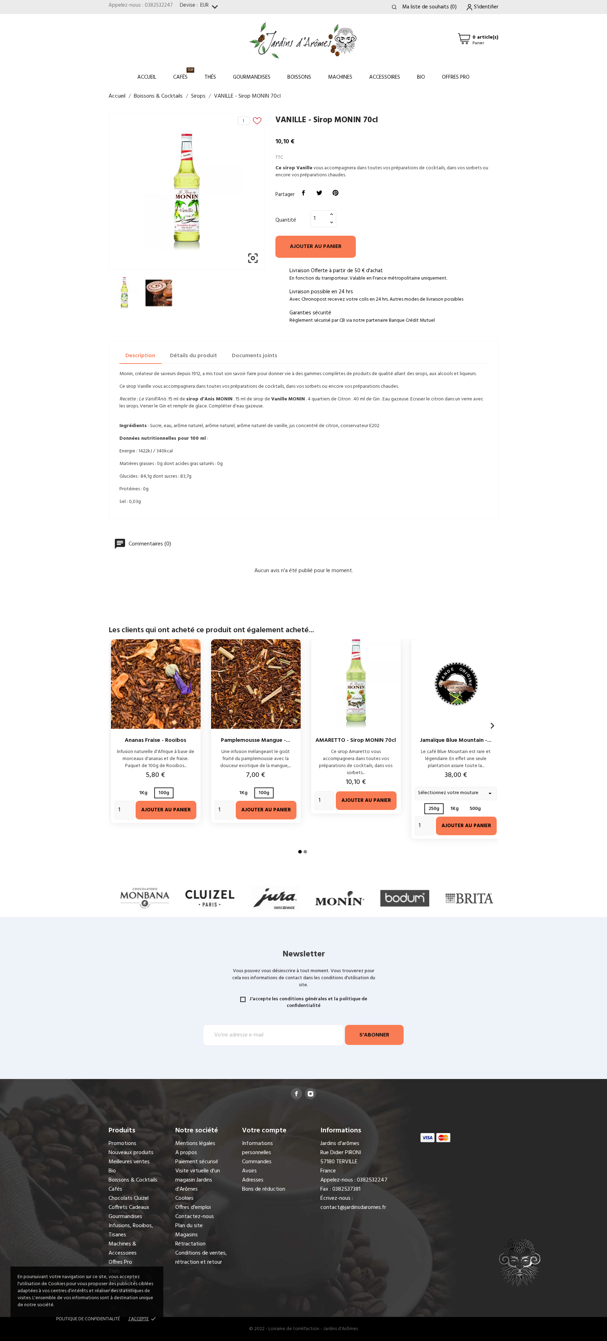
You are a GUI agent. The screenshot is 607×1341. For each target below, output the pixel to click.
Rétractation (190, 1244)
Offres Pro (456, 77)
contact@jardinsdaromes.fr (353, 1207)
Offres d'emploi (193, 1207)
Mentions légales (195, 1143)
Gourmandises (251, 77)
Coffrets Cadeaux (129, 1207)
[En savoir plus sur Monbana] (108, 898)
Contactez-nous (194, 1216)
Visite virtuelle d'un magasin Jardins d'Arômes (197, 1180)
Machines (340, 77)
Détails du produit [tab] (193, 355)
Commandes (257, 1161)
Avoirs (249, 1171)
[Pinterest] (335, 193)
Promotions (122, 1143)
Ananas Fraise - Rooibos (155, 740)
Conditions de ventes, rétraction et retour (201, 1258)
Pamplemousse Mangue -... (255, 740)
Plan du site (189, 1225)
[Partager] (303, 193)
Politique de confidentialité (88, 1319)
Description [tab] (140, 355)
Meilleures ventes (129, 1161)
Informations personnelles (257, 1148)
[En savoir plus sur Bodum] (368, 898)
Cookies (184, 1198)
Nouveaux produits (131, 1152)
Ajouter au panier (315, 246)
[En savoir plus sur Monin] (303, 898)
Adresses (252, 1180)
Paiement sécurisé (196, 1161)
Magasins (186, 1234)
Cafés (183, 74)
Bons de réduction (263, 1189)
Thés (210, 77)
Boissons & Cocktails (133, 1180)
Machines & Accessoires (123, 1248)
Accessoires (384, 77)
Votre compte (264, 1130)
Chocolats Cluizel (129, 1198)
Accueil (146, 77)
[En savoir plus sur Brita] (433, 898)
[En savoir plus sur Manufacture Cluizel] (173, 898)
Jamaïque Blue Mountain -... (455, 740)
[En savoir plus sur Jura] (238, 898)
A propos (186, 1152)
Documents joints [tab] (254, 355)
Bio (421, 77)
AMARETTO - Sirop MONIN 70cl (355, 740)
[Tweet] (320, 193)
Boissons (299, 77)
